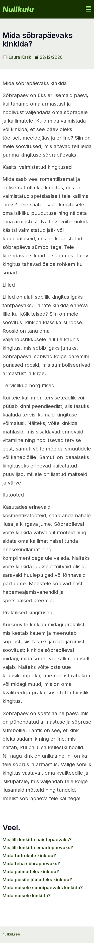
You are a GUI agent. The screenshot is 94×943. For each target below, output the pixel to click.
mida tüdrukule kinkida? (29, 855)
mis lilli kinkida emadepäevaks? (38, 847)
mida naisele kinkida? (27, 895)
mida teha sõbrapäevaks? (31, 863)
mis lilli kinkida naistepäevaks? (37, 839)
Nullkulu (18, 9)
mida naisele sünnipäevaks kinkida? (43, 887)
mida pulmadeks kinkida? (31, 871)
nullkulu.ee (11, 934)
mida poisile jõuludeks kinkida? (37, 879)
